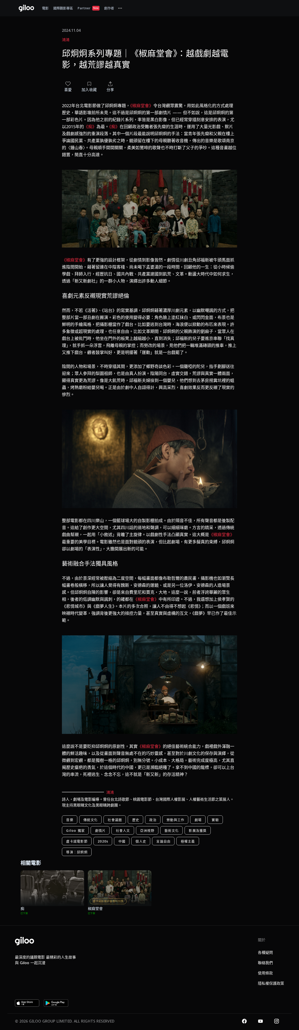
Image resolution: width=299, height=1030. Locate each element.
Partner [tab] (88, 8)
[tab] (120, 8)
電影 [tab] (45, 8)
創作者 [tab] (109, 8)
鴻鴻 (65, 39)
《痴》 (90, 126)
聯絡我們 (265, 962)
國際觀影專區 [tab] (63, 8)
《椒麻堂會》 (141, 105)
